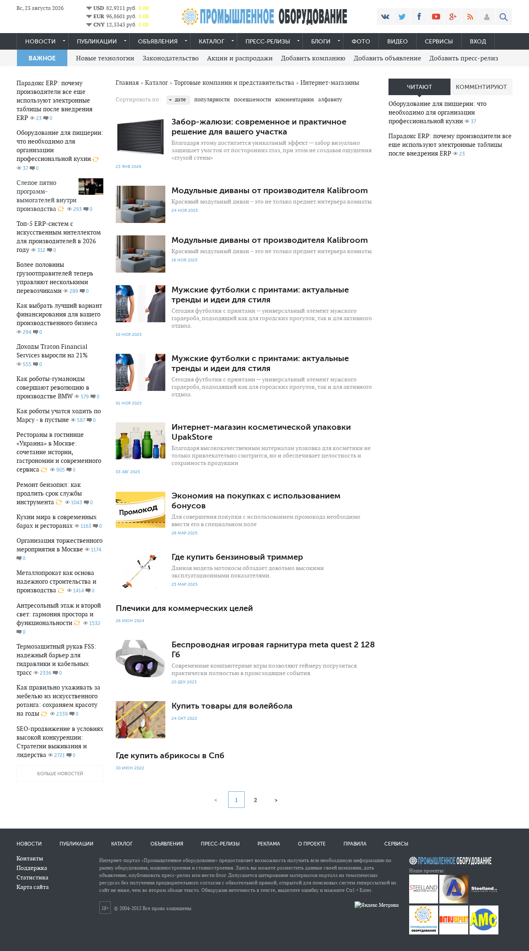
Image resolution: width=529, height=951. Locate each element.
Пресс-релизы (267, 41)
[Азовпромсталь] (453, 901)
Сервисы (439, 41)
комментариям (294, 99)
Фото (361, 41)
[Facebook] (419, 16)
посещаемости (252, 99)
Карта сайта (33, 887)
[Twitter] (402, 16)
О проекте (312, 844)
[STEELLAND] (423, 901)
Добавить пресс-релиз (463, 58)
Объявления (158, 41)
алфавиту (330, 99)
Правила (355, 844)
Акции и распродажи (240, 58)
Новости (40, 41)
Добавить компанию (313, 58)
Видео (397, 41)
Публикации (97, 41)
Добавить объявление (387, 58)
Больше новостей (60, 773)
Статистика (32, 877)
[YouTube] (436, 16)
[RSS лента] (470, 16)
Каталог (211, 41)
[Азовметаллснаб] (483, 932)
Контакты (30, 858)
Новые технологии (105, 58)
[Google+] (453, 16)
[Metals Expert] (453, 932)
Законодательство (171, 58)
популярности (212, 99)
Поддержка (32, 868)
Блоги (321, 41)
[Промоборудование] (423, 932)
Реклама (268, 844)
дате (180, 99)
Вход (478, 41)
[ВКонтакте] (385, 16)
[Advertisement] (450, 294)
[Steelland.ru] (483, 901)
